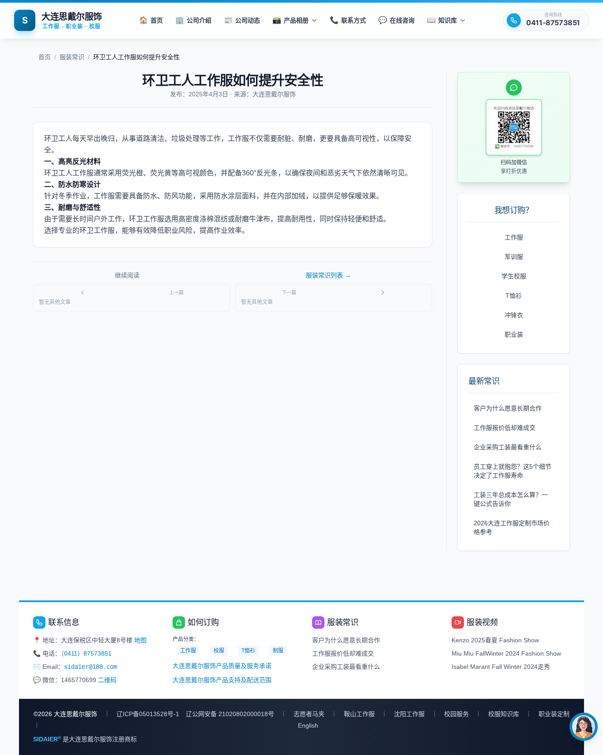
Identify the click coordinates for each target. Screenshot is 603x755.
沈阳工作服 (409, 713)
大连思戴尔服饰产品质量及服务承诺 (222, 665)
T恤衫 (513, 295)
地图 (140, 640)
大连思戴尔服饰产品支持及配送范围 (222, 679)
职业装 (514, 334)
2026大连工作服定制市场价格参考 (512, 527)
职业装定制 (554, 713)
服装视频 (482, 622)
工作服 (514, 237)
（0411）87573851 (86, 653)
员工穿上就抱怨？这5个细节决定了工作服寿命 (512, 471)
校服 (219, 651)
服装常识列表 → (328, 275)
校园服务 (456, 713)
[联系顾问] (583, 727)
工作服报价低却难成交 (504, 427)
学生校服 (513, 276)
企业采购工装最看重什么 (508, 447)
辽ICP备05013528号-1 (148, 713)
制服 (278, 651)
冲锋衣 (514, 315)
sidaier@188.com (90, 666)
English (308, 725)
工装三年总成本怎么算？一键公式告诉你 (511, 499)
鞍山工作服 (359, 713)
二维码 (107, 679)
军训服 (514, 256)
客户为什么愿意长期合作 (508, 408)
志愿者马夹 (309, 713)
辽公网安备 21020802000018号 (230, 713)
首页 (44, 57)
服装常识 (72, 57)
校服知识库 (503, 713)
